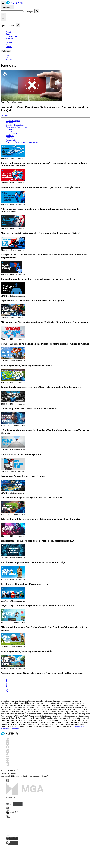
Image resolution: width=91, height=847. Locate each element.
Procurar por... (28, 12)
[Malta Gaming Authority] (25, 794)
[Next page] (7, 697)
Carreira (9, 42)
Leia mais (4, 115)
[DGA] (12, 836)
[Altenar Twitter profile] (7, 744)
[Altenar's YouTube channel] (7, 761)
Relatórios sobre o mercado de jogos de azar (22, 142)
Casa (7, 55)
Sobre (8, 34)
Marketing (9, 138)
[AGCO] (15, 801)
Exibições (9, 38)
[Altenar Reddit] (7, 757)
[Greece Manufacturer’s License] (12, 839)
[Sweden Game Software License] (8, 817)
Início (8, 30)
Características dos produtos (16, 127)
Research (9, 59)
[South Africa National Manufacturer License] (12, 813)
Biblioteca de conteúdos (15, 125)
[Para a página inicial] (14, 4)
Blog (7, 45)
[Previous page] (7, 691)
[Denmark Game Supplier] (7, 809)
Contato (9, 47)
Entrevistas (10, 136)
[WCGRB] (12, 844)
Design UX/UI (11, 133)
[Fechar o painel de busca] (36, 11)
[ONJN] (7, 782)
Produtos (9, 32)
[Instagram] (7, 765)
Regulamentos (11, 140)
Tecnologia (10, 129)
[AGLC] (22, 831)
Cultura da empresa (13, 121)
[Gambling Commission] (10, 797)
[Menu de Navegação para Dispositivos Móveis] (3, 3)
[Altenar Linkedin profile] (7, 740)
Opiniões (9, 131)
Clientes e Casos (12, 36)
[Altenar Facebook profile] (7, 748)
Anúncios (9, 123)
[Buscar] (3, 15)
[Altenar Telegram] (7, 752)
